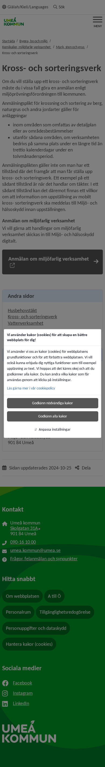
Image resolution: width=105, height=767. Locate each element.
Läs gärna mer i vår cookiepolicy (31, 388)
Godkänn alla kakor (52, 416)
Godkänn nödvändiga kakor (52, 403)
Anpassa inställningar (55, 429)
